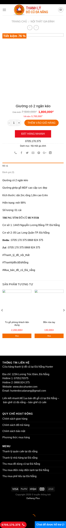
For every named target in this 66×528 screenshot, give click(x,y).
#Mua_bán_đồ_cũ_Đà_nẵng (18, 270)
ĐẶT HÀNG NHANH (33, 133)
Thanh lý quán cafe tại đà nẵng (19, 451)
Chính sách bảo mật (14, 431)
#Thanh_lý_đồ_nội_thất (15, 255)
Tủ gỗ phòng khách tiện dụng (17, 323)
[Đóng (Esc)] (3, 509)
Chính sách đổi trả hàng (15, 425)
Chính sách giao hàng (14, 418)
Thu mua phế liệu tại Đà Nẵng (19, 476)
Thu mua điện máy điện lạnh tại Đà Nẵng (25, 470)
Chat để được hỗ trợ (49, 524)
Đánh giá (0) (8, 172)
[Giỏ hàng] (60, 9)
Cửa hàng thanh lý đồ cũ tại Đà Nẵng (23, 366)
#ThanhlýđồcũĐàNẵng (15, 262)
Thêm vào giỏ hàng (42, 122)
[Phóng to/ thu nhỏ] (12, 509)
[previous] (2, 316)
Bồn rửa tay (49, 322)
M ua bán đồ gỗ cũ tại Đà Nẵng (38, 398)
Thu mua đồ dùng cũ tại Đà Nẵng (21, 463)
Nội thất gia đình (42, 21)
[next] (63, 316)
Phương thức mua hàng (16, 437)
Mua (17, 336)
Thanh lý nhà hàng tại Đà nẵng (19, 457)
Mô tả (5, 166)
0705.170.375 (33, 141)
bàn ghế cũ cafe (37, 402)
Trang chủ (19, 21)
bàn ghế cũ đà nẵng (14, 402)
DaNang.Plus (33, 498)
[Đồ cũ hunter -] (33, 9)
